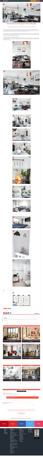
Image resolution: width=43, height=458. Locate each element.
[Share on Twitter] (11, 313)
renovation (11, 451)
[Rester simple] (12, 373)
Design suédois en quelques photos (13, 433)
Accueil (4, 2)
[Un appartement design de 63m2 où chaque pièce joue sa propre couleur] (12, 350)
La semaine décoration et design (14, 435)
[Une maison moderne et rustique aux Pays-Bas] (31, 373)
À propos (5, 430)
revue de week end (12, 452)
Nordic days (20, 439)
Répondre (34, 404)
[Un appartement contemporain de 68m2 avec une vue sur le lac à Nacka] (12, 333)
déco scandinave (5, 308)
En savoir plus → (5, 320)
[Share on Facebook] (9, 313)
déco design (9, 308)
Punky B (20, 440)
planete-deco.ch (30, 430)
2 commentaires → (37, 313)
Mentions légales (6, 433)
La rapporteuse (21, 435)
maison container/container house (13, 445)
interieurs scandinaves (12, 439)
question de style (12, 450)
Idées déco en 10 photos (13, 434)
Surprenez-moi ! (21, 413)
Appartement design (8, 2)
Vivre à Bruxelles (21, 441)
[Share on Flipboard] (6, 313)
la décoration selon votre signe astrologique (14, 440)
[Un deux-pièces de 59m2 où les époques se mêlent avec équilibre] (31, 333)
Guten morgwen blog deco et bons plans (22, 434)
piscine (11, 449)
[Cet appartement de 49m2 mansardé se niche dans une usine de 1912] (31, 350)
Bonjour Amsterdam (21, 430)
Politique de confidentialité (5, 432)
